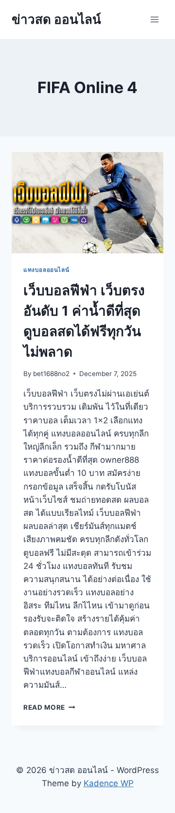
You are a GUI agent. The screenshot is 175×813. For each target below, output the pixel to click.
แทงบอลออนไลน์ (46, 269)
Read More (49, 707)
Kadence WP (109, 783)
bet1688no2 (51, 374)
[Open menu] (154, 19)
